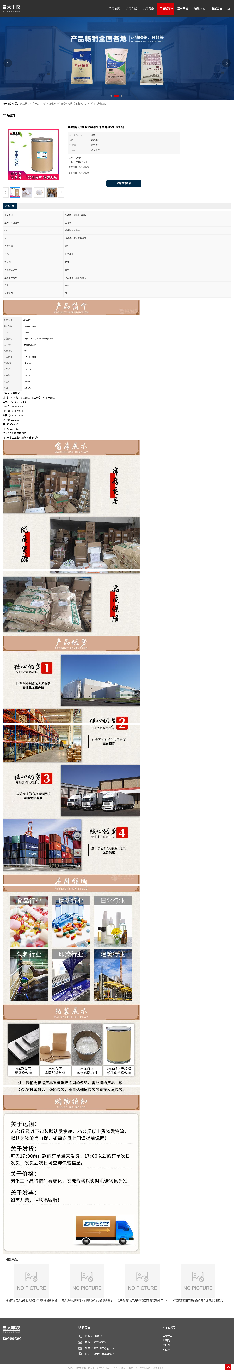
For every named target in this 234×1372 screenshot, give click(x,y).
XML (124, 1368)
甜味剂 (166, 1350)
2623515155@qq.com (103, 1348)
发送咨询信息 (123, 183)
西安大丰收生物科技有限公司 (81, 1368)
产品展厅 (37, 103)
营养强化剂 (50, 103)
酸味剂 (166, 1345)
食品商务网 (145, 1368)
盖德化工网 (158, 1368)
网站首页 (25, 103)
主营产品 (168, 1335)
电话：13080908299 (95, 1342)
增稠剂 (166, 1340)
